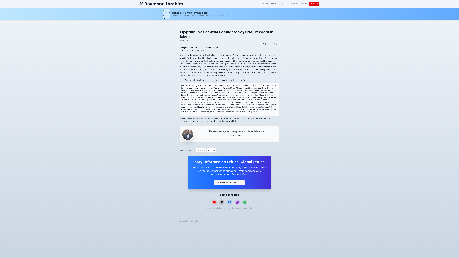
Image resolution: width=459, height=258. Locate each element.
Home (265, 4)
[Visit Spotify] (245, 202)
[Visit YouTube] (214, 202)
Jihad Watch (201, 50)
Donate (315, 4)
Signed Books (291, 4)
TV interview (195, 55)
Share (202, 150)
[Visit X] (222, 202)
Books (281, 4)
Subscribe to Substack (229, 182)
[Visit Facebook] (229, 202)
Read (267, 44)
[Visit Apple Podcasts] (237, 202)
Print (213, 150)
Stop (275, 44)
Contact (303, 4)
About (273, 4)
